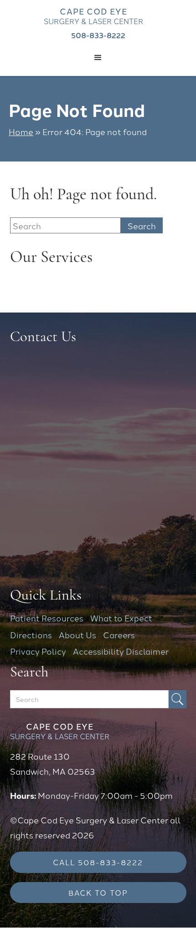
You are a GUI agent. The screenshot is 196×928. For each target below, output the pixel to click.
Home (21, 131)
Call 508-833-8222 (98, 862)
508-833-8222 (98, 35)
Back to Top (98, 892)
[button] (98, 57)
